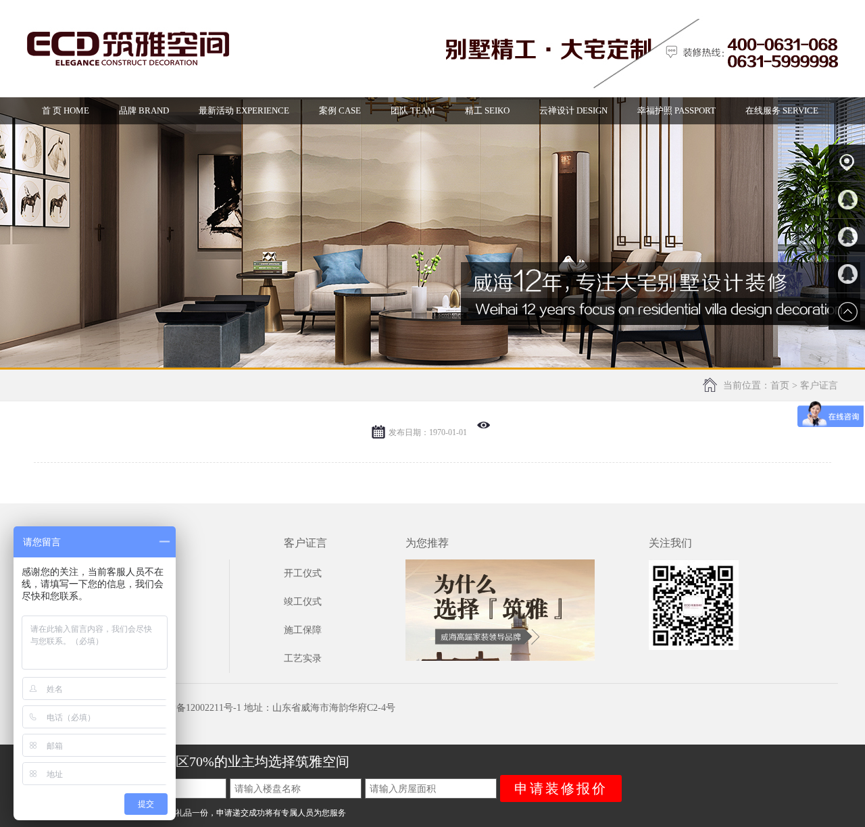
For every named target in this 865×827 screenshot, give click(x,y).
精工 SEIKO (487, 110)
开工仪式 (303, 573)
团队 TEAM (413, 110)
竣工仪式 (303, 602)
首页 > (785, 385)
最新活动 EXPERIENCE (244, 110)
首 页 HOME (65, 110)
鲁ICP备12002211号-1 (196, 708)
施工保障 (303, 630)
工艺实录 (303, 658)
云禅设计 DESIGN (573, 110)
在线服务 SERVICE (781, 110)
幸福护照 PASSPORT (676, 110)
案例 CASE (340, 110)
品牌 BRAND (144, 110)
